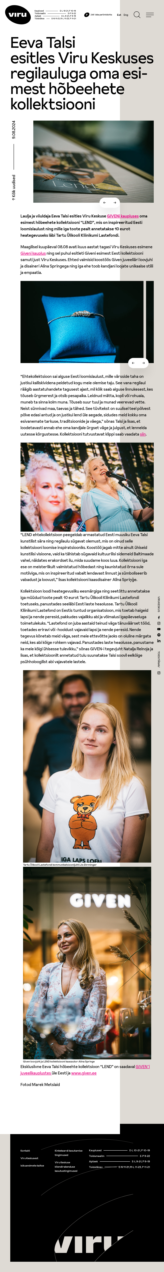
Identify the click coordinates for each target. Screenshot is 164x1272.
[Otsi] (137, 15)
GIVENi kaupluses (123, 216)
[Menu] (150, 15)
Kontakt (25, 1150)
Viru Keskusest (29, 1158)
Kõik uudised (13, 186)
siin (143, 434)
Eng (126, 15)
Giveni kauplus (33, 253)
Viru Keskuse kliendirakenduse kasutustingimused (66, 1167)
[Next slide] (115, 203)
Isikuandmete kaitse (32, 1165)
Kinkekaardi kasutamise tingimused (68, 1153)
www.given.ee (84, 1073)
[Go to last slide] (104, 203)
